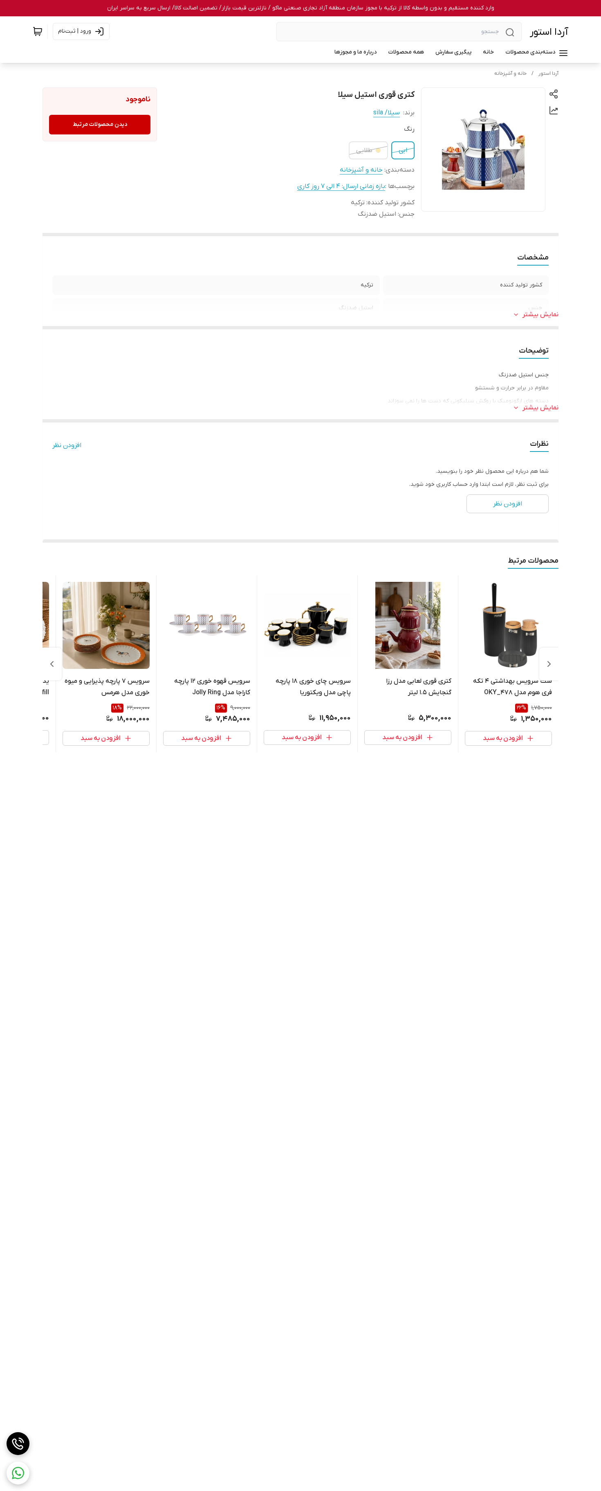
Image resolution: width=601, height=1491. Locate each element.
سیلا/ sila (386, 113)
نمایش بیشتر (540, 315)
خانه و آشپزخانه (510, 73)
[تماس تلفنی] (18, 1443)
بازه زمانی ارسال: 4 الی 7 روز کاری (341, 186)
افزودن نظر (66, 445)
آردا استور (549, 32)
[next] (52, 664)
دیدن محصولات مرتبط (100, 124)
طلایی (364, 150)
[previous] (549, 664)
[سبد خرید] (38, 31)
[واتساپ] (18, 1473)
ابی (403, 150)
